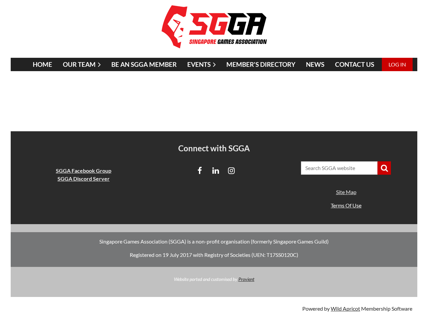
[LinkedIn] (215, 170)
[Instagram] (231, 170)
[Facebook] (200, 170)
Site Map (346, 192)
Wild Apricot (345, 308)
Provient (246, 279)
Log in (397, 64)
